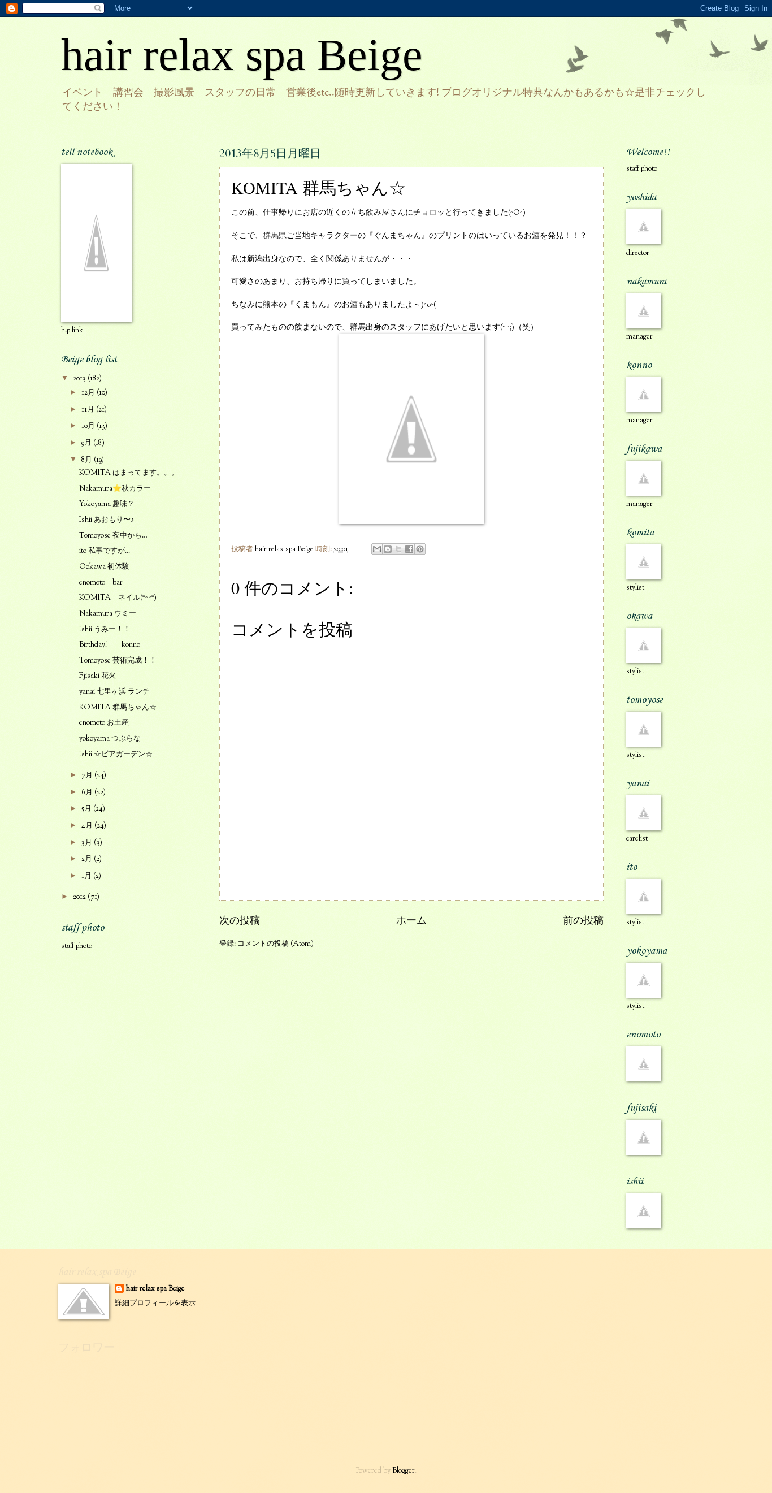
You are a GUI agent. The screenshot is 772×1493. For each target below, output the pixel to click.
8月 (87, 460)
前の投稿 (583, 921)
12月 (89, 393)
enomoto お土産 (104, 723)
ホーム (411, 921)
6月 (87, 792)
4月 (87, 826)
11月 (88, 410)
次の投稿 (239, 921)
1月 (87, 876)
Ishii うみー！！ (105, 630)
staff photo (76, 946)
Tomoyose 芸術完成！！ (118, 661)
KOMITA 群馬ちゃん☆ (118, 708)
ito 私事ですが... (104, 551)
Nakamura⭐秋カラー (115, 489)
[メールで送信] (377, 549)
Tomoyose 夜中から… (113, 536)
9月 (87, 443)
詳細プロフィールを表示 (155, 1304)
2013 (80, 379)
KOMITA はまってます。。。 (129, 473)
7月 (87, 776)
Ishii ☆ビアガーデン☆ (116, 755)
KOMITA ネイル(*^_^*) (118, 598)
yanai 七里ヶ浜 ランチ (114, 692)
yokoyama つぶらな (110, 739)
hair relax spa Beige (242, 55)
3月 (87, 843)
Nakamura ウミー (107, 614)
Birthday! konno (109, 645)
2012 (80, 897)
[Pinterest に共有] (420, 549)
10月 (89, 426)
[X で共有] (398, 549)
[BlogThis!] (387, 549)
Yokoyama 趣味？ (107, 504)
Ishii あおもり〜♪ (107, 520)
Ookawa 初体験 (104, 567)
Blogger (403, 1471)
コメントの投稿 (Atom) (275, 944)
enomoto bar (101, 583)
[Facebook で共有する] (409, 549)
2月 (87, 859)
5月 (87, 809)
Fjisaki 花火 (97, 676)
